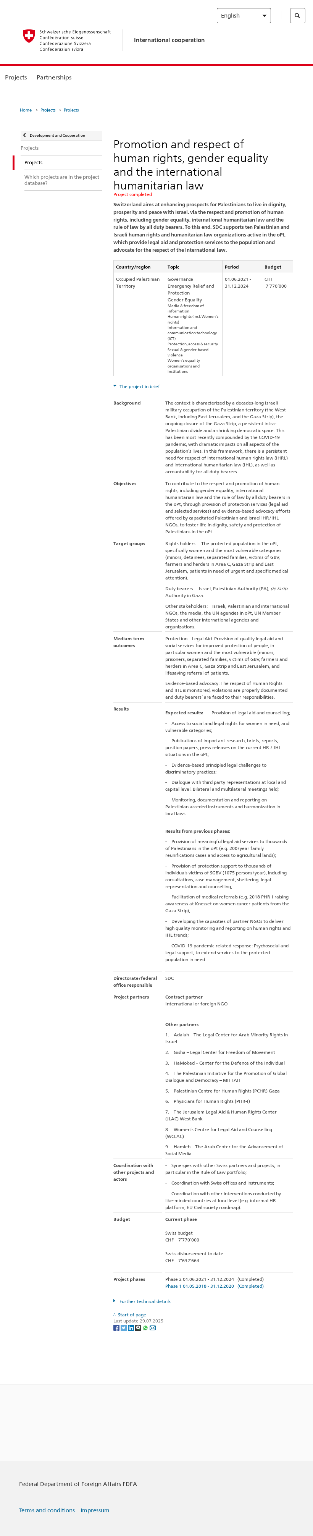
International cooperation (169, 40)
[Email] (153, 1327)
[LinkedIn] (131, 1327)
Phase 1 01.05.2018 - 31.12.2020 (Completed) (214, 1286)
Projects (16, 77)
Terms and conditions (47, 1510)
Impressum (95, 1510)
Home (26, 110)
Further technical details (144, 1301)
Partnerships (54, 77)
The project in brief (139, 386)
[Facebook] (117, 1327)
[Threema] (138, 1327)
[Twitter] (124, 1327)
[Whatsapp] (146, 1327)
